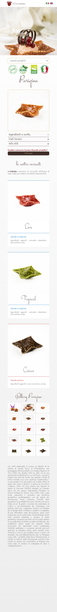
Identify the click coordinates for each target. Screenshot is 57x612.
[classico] (42, 408)
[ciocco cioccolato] (42, 451)
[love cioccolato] (42, 429)
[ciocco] (28, 451)
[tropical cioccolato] (14, 451)
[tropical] (28, 440)
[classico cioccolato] (28, 418)
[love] (14, 429)
